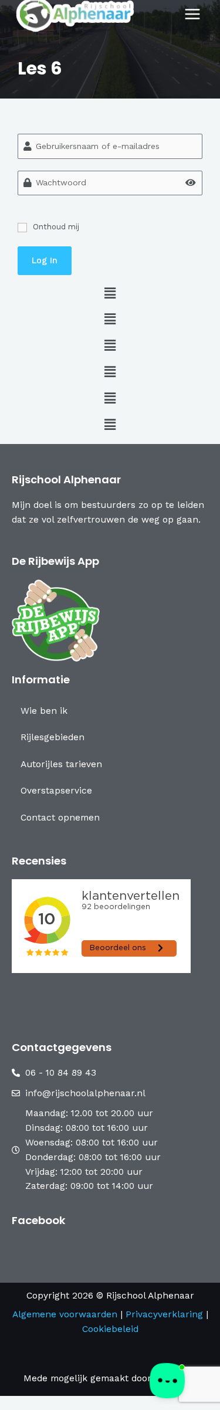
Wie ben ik (44, 711)
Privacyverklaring (166, 1314)
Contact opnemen (60, 817)
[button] (110, 294)
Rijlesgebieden (52, 737)
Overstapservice (56, 790)
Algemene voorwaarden (64, 1314)
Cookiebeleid (110, 1329)
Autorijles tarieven (61, 764)
